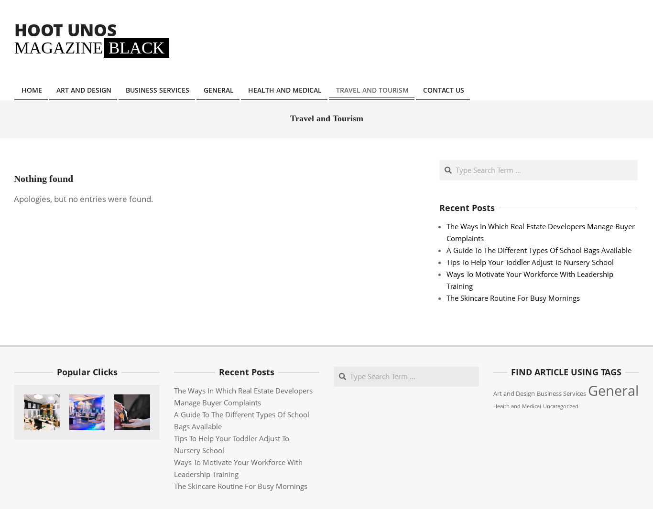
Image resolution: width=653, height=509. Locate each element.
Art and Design (514, 393)
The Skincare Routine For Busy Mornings (513, 298)
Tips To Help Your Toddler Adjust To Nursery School (530, 262)
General (613, 390)
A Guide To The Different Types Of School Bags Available (538, 250)
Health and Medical (517, 406)
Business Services (561, 393)
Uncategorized (560, 406)
